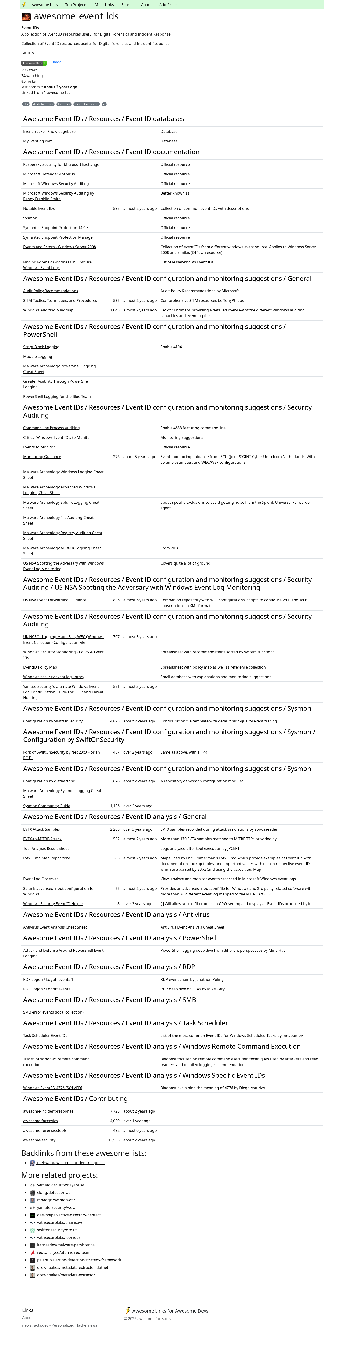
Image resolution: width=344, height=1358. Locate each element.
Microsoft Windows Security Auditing (56, 183)
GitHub (27, 53)
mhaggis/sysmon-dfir (55, 1200)
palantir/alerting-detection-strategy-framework (78, 1259)
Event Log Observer (40, 878)
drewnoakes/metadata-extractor (65, 1274)
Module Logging (37, 356)
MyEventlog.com (38, 141)
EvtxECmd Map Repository (46, 858)
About (146, 4)
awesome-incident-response (48, 1111)
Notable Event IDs (39, 208)
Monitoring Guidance (42, 456)
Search (127, 4)
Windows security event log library (53, 676)
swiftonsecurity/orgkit (56, 1229)
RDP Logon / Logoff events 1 (48, 979)
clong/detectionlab (53, 1192)
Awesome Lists (45, 4)
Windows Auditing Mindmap (48, 310)
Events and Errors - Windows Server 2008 (59, 246)
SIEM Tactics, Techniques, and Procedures (60, 300)
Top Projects (76, 4)
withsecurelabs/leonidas (58, 1237)
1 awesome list (57, 92)
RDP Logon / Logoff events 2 (48, 989)
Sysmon (30, 218)
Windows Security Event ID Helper (53, 903)
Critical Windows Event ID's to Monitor (57, 437)
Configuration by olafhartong (49, 781)
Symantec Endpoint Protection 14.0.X (55, 227)
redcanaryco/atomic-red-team (63, 1252)
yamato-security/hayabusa (60, 1185)
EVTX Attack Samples (41, 829)
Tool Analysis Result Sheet (46, 848)
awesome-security (39, 1140)
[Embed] (56, 62)
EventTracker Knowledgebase (49, 131)
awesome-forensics (40, 1120)
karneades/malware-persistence (65, 1244)
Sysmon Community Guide (46, 805)
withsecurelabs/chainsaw (59, 1222)
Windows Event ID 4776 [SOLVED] (52, 1087)
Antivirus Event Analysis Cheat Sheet (55, 927)
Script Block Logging (41, 346)
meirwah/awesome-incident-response (70, 1162)
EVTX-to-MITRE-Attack (42, 838)
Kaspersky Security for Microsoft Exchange (61, 164)
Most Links (104, 4)
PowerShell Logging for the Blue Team (57, 396)
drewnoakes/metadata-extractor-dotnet (72, 1267)
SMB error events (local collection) (53, 1012)
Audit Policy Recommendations (50, 290)
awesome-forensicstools (45, 1130)
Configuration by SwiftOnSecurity (53, 721)
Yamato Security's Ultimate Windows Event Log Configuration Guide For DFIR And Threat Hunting (63, 692)
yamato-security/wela (55, 1207)
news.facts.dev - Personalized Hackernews (59, 1325)
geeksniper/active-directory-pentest (68, 1214)
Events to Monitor (39, 447)
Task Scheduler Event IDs (45, 1035)
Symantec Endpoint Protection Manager (58, 237)
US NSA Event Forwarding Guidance (54, 600)
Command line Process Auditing (51, 427)
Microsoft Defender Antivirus (49, 174)
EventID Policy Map (40, 667)
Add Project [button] (169, 4)
